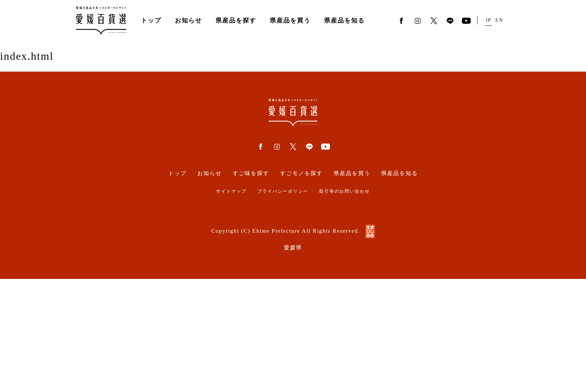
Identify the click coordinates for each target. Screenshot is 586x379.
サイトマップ (231, 191)
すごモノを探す (301, 173)
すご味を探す (251, 173)
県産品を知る (344, 20)
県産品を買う (290, 20)
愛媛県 (293, 247)
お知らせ (188, 20)
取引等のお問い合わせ (344, 191)
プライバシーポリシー (282, 191)
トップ (151, 20)
